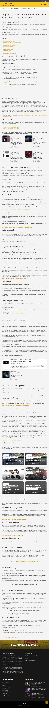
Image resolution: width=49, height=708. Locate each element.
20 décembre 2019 (30, 463)
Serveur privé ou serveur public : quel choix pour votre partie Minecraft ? (38, 689)
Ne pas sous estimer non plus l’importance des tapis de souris (14, 450)
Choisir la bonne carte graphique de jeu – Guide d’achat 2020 (16, 143)
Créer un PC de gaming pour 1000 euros (11, 127)
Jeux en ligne (5, 690)
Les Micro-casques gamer (8, 49)
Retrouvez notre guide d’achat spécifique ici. (17, 86)
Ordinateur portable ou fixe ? (9, 41)
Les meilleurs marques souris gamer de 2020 (11, 475)
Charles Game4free (19, 363)
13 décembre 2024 (34, 697)
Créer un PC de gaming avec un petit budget (12, 126)
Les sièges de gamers (7, 47)
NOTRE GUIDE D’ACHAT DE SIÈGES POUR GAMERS (12, 535)
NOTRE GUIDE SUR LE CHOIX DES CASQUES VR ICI (12, 637)
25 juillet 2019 (29, 492)
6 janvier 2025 (33, 691)
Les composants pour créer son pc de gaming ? (12, 42)
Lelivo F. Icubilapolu (14, 147)
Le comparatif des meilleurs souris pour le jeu (11, 440)
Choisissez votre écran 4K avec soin (16, 376)
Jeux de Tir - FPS (36, 485)
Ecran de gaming (13, 359)
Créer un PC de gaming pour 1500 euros (11, 128)
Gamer (15, 657)
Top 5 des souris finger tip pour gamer (12, 461)
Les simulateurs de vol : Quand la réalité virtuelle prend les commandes (38, 683)
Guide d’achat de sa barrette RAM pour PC (38, 158)
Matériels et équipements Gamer (15, 139)
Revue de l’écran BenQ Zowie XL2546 (20, 361)
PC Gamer (12, 140)
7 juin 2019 (12, 363)
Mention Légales (5, 682)
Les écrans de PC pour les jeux (9, 43)
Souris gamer (34, 359)
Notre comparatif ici (40, 309)
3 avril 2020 (5, 463)
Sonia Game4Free (40, 691)
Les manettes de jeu (7, 50)
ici (15, 673)
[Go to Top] (46, 702)
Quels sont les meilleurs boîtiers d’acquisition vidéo (16, 158)
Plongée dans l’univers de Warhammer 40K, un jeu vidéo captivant (37, 694)
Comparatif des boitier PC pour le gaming (39, 143)
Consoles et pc (5, 688)
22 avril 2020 (13, 146)
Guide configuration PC (15, 137)
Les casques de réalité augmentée (10, 53)
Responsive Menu (45, 1)
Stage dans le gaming (6, 691)
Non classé (29, 489)
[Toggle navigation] (45, 4)
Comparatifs (13, 136)
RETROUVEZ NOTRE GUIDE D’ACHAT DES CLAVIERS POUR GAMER (15, 405)
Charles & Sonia (13, 379)
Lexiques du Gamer (6, 695)
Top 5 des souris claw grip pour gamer (35, 475)
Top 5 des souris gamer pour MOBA (11, 490)
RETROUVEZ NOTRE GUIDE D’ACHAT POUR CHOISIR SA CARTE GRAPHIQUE (17, 227)
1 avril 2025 (33, 686)
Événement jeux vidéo (7, 684)
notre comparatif (19, 313)
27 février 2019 (13, 378)
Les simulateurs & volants (8, 51)
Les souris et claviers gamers (9, 45)
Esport (3, 685)
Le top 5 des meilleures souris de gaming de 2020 (35, 461)
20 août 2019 (6, 492)
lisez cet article (32, 197)
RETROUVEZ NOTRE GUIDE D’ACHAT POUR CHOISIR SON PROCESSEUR (16, 209)
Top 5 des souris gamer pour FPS (35, 491)
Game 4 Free (7, 4)
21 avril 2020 (36, 145)
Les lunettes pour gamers (8, 46)
